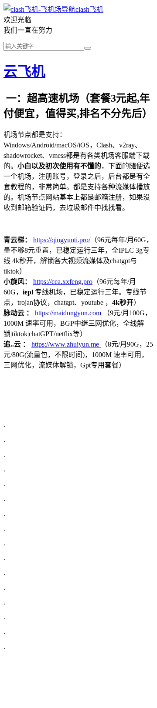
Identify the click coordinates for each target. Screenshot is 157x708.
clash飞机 (89, 9)
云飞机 (24, 71)
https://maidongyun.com (68, 313)
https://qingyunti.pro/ (61, 240)
